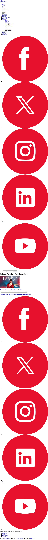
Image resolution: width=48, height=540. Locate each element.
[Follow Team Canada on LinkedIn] (25, 220)
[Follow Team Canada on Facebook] (25, 81)
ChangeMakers (7, 538)
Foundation (4, 15)
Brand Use (4, 32)
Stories (3, 4)
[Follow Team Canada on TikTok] (3, 222)
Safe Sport (4, 31)
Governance (7, 21)
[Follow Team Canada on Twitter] (25, 127)
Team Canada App (5, 9)
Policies (6, 22)
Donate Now (4, 8)
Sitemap (3, 534)
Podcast (3, 10)
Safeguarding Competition (9, 23)
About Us (4, 19)
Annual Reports (8, 29)
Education (4, 16)
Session (6, 27)
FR (1, 0)
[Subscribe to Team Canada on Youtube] (25, 268)
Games (3, 7)
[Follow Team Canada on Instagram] (25, 173)
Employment (4, 18)
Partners (3, 12)
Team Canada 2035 (6, 17)
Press (3, 13)
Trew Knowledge (20, 538)
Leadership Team (8, 25)
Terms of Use (4, 536)
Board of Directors (8, 24)
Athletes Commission (9, 26)
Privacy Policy (5, 535)
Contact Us (4, 34)
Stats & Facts (4, 14)
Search (1, 271)
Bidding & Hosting (8, 30)
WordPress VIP (31, 538)
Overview (6, 20)
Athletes (3, 5)
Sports (3, 6)
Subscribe (4, 33)
